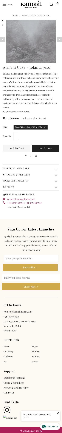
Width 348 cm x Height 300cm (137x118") (30, 127)
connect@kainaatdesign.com (21, 199)
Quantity (7, 136)
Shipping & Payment (14, 377)
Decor (35, 346)
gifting (35, 356)
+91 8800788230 (11, 316)
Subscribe (29, 267)
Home (15, 15)
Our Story (8, 351)
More (35, 361)
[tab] (2, 20)
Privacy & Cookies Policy (16, 387)
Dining (35, 351)
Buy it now (45, 148)
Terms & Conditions (13, 382)
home (6, 346)
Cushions (8, 356)
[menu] (4, 4)
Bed (5, 361)
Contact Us (8, 392)
